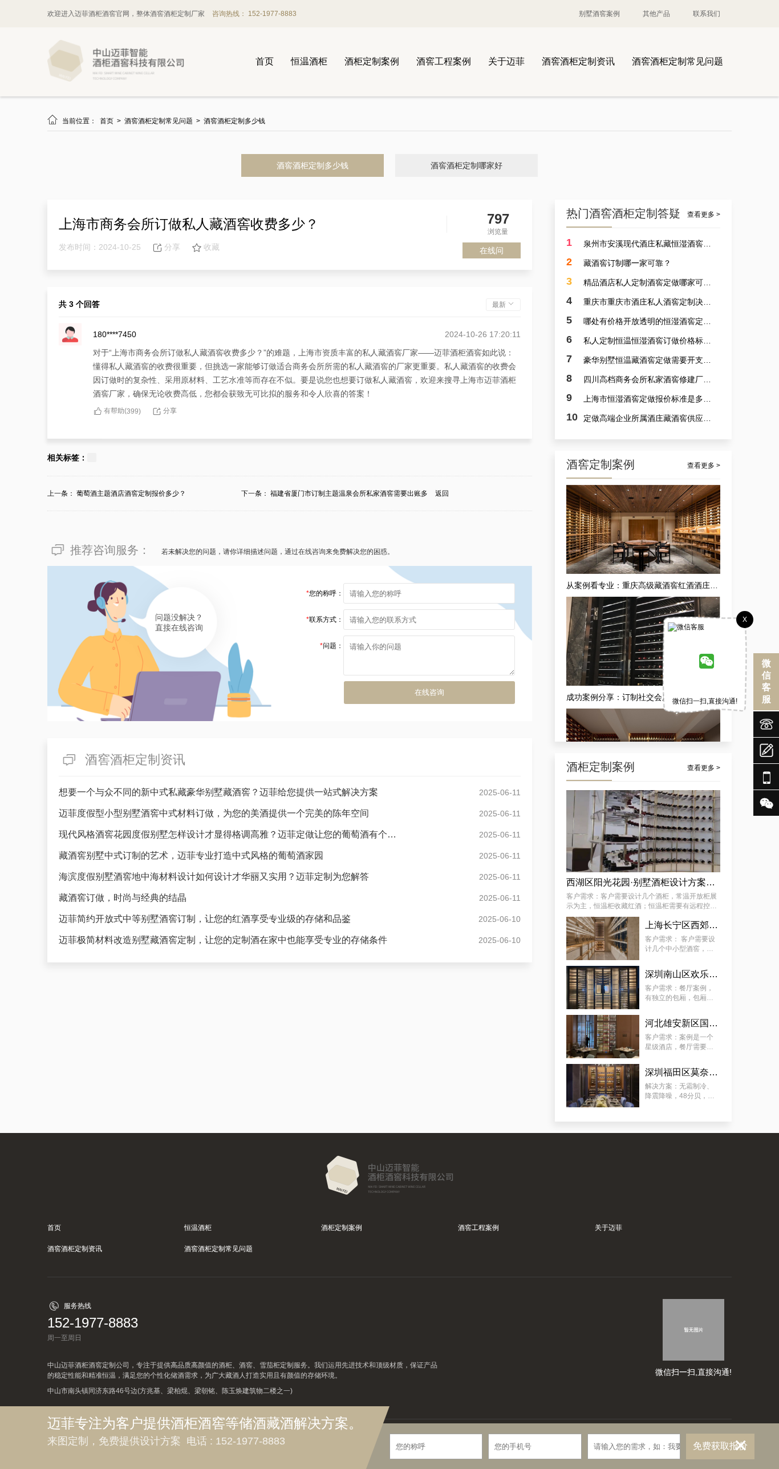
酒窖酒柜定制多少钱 (234, 121)
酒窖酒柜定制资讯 (578, 61)
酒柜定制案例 (371, 61)
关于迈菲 (506, 61)
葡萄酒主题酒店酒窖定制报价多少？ (131, 493)
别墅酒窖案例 (599, 14)
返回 (442, 493)
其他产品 (656, 14)
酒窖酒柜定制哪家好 (466, 165)
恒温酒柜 (309, 61)
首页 (264, 61)
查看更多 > (703, 214)
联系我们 (706, 14)
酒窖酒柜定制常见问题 (677, 61)
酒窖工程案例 (443, 61)
